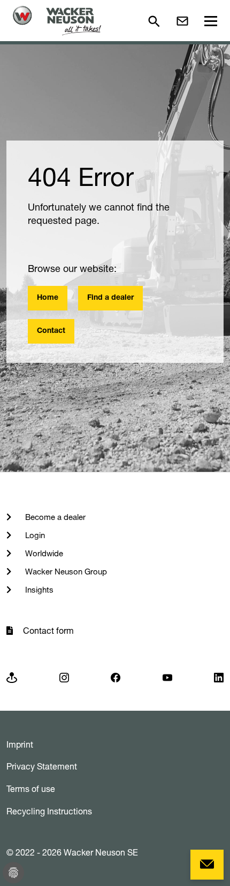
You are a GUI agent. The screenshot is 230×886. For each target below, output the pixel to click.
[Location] (11, 677)
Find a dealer (110, 298)
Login (34, 535)
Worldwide (43, 553)
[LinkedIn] (219, 677)
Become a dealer (54, 517)
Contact (51, 331)
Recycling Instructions (49, 811)
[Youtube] (167, 677)
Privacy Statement (41, 766)
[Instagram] (64, 677)
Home (47, 298)
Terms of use (30, 788)
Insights (38, 590)
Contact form (48, 630)
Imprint (19, 744)
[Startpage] (57, 20)
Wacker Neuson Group (65, 571)
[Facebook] (115, 677)
